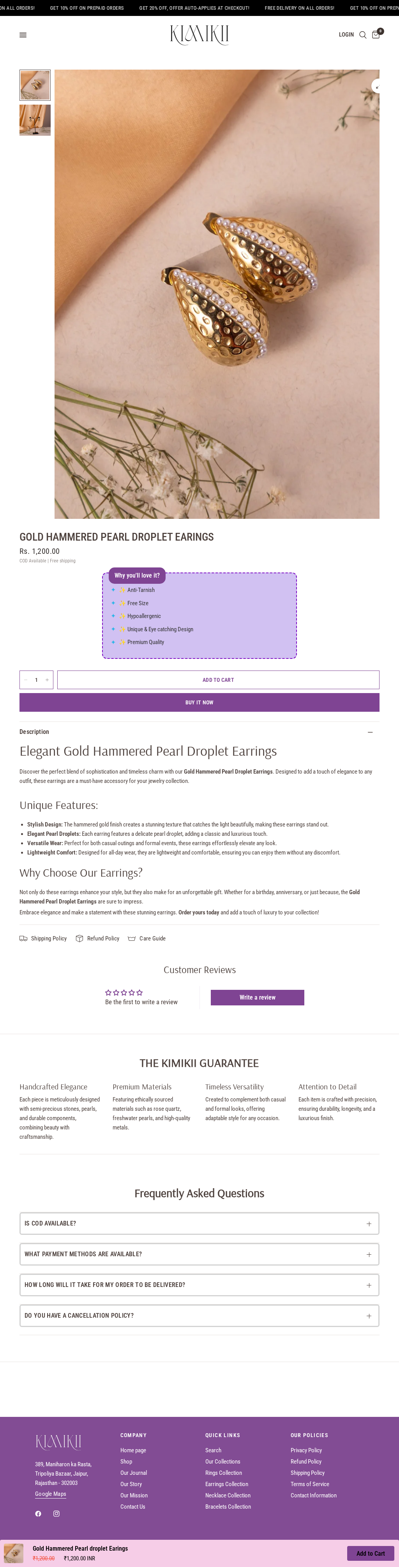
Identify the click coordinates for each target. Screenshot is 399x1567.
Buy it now (199, 702)
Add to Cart (371, 1553)
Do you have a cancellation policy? (79, 1315)
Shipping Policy (308, 1472)
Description (34, 731)
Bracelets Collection (228, 1506)
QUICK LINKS (222, 1435)
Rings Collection (223, 1472)
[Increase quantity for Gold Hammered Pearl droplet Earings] (47, 680)
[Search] (363, 35)
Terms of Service (310, 1484)
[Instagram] (62, 1513)
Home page (133, 1450)
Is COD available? (50, 1223)
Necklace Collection (228, 1495)
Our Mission (134, 1495)
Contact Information (314, 1495)
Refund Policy (306, 1461)
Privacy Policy (306, 1450)
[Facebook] (43, 1513)
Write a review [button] (257, 997)
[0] (374, 35)
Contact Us (132, 1506)
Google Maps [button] (50, 1494)
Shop (126, 1461)
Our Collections (222, 1461)
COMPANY (133, 1435)
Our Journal (133, 1472)
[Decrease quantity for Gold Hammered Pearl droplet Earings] (26, 680)
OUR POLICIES (309, 1435)
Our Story (131, 1484)
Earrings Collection (226, 1484)
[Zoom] (378, 86)
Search (213, 1450)
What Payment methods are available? (83, 1254)
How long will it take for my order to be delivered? (105, 1285)
